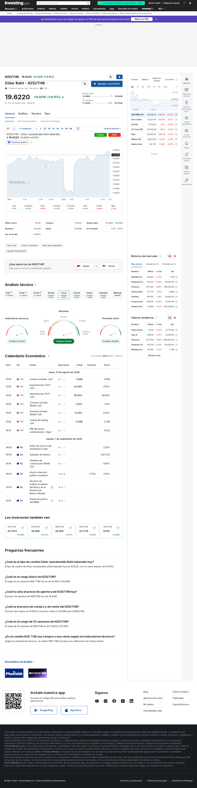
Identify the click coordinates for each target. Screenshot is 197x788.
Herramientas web (152, 710)
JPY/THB (12, 527)
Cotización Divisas (25, 13)
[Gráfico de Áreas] (14, 128)
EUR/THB (35, 527)
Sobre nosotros (181, 691)
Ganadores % (152, 264)
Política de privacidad (157, 781)
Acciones (169, 79)
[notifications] (184, 2)
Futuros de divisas (109, 13)
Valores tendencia (142, 317)
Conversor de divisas (50, 121)
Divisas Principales (43, 13)
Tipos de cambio (76, 13)
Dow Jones (136, 119)
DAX (133, 134)
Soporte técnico (181, 704)
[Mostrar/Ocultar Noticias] (78, 128)
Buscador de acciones (128, 9)
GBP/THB (59, 527)
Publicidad (178, 698)
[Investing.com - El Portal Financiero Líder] (17, 3)
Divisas (134, 79)
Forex (9, 13)
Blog (145, 691)
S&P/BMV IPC (137, 114)
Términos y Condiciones (131, 781)
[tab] (9, 295)
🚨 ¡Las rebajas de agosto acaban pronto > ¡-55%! (121, 3)
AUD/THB (83, 527)
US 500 (134, 124)
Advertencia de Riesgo (182, 781)
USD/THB (107, 527)
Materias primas (157, 79)
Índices (145, 79)
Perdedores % (169, 264)
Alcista (111, 266)
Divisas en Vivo (60, 13)
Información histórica (27, 121)
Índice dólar (136, 144)
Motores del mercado (144, 256)
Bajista (86, 266)
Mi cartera (148, 704)
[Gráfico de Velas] (8, 128)
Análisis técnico (19, 284)
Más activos (136, 264)
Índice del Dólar (92, 13)
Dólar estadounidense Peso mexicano (136, 13)
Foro (47, 113)
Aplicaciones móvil (152, 698)
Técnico (36, 113)
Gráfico (23, 113)
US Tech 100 (137, 129)
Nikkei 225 (136, 139)
